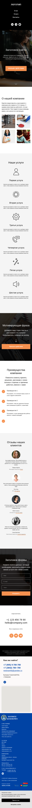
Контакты (16, 17)
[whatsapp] (20, 24)
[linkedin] (12, 24)
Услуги (16, 14)
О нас (16, 10)
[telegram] (16, 24)
